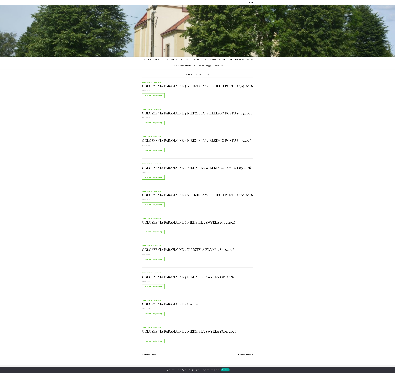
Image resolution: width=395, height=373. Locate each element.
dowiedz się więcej (153, 95)
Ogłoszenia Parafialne (152, 82)
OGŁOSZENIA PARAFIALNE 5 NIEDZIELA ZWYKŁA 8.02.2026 (188, 249)
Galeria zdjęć (205, 66)
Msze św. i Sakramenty (191, 60)
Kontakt (219, 66)
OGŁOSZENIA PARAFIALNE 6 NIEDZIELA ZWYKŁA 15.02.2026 (189, 222)
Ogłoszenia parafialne (216, 60)
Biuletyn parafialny (239, 60)
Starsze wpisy (150, 355)
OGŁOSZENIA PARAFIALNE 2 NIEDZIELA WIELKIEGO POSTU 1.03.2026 (196, 167)
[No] (392, 370)
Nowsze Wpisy (245, 355)
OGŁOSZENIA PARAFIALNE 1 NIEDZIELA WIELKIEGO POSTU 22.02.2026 (197, 195)
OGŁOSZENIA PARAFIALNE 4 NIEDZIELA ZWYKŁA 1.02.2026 (188, 276)
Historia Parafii (170, 60)
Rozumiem (225, 370)
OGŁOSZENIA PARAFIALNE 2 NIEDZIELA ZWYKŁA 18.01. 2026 (189, 331)
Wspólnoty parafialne (184, 66)
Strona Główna (151, 60)
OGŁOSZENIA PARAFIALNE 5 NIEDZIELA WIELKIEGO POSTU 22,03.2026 (197, 86)
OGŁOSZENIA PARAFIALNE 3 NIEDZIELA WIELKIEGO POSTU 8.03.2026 (196, 140)
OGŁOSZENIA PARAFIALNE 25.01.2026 (171, 304)
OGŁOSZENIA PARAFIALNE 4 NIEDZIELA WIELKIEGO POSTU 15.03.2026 (197, 113)
